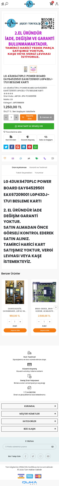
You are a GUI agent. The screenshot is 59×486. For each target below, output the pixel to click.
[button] (7, 38)
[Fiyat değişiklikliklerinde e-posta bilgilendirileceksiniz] (37, 158)
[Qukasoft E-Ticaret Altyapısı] (29, 483)
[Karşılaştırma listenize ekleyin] (29, 158)
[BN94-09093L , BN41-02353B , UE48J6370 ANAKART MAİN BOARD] (44, 292)
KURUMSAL (29, 406)
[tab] (19, 167)
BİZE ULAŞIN (29, 428)
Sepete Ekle (29, 117)
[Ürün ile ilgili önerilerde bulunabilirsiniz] (53, 158)
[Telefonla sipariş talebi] (45, 158)
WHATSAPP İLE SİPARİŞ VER (30, 126)
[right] (56, 307)
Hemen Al (47, 117)
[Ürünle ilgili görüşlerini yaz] (21, 158)
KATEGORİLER (29, 421)
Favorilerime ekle (14, 132)
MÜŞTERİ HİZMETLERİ (29, 413)
